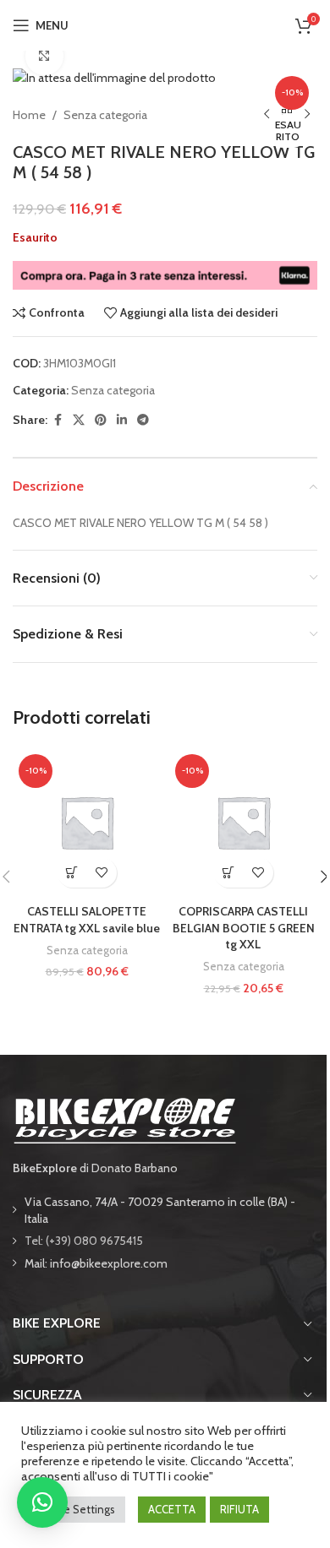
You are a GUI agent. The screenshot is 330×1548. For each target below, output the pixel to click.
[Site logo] (165, 23)
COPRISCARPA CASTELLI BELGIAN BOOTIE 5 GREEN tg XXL (244, 928)
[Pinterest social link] (101, 420)
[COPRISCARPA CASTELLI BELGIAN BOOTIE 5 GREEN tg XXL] (243, 822)
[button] (72, 873)
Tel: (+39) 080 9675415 (84, 1240)
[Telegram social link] (143, 420)
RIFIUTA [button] (239, 1509)
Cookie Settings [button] (75, 1509)
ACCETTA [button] (171, 1509)
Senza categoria (105, 114)
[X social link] (79, 420)
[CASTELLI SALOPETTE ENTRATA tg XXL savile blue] (87, 822)
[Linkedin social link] (122, 420)
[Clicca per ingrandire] (44, 56)
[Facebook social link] (57, 420)
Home (29, 114)
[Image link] (124, 1119)
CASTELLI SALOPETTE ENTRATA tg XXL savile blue (87, 920)
